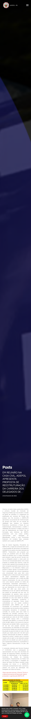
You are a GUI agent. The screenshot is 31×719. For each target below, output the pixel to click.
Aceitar (4, 716)
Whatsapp (26, 714)
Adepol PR (10, 5)
